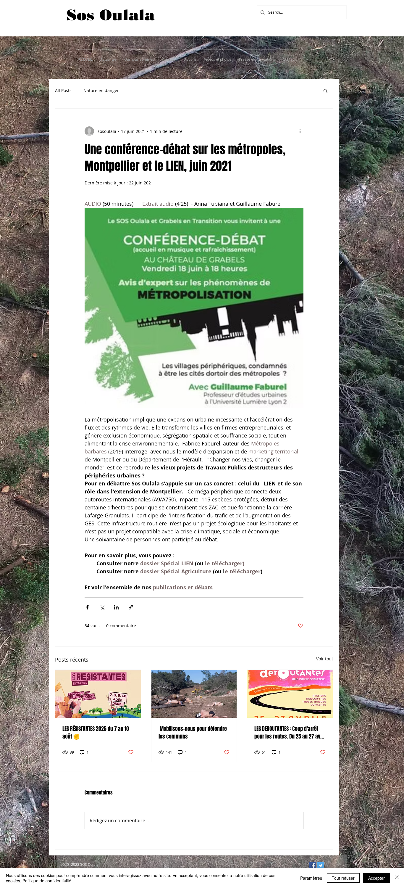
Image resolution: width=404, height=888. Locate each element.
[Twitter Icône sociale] (320, 865)
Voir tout (324, 659)
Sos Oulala (111, 15)
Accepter (376, 878)
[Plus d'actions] (299, 131)
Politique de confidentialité (46, 881)
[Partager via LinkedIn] (116, 607)
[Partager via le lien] (131, 607)
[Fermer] (396, 878)
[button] (325, 90)
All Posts (63, 90)
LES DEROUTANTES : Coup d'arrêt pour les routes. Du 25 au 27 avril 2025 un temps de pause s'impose (289, 732)
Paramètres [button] (311, 878)
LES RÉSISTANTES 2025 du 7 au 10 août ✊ (95, 732)
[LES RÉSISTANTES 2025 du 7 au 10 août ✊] (98, 694)
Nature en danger (101, 90)
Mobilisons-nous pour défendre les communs (193, 732)
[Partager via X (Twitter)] (102, 607)
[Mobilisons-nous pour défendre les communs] (194, 694)
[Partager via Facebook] (87, 607)
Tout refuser (343, 878)
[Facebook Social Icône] (312, 865)
